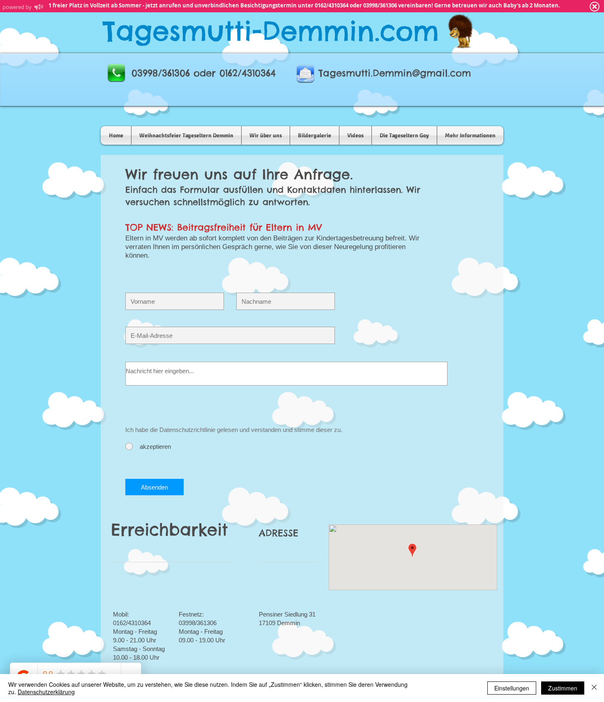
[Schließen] (594, 688)
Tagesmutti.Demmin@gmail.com (394, 73)
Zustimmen (562, 688)
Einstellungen (511, 688)
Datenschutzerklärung (46, 692)
